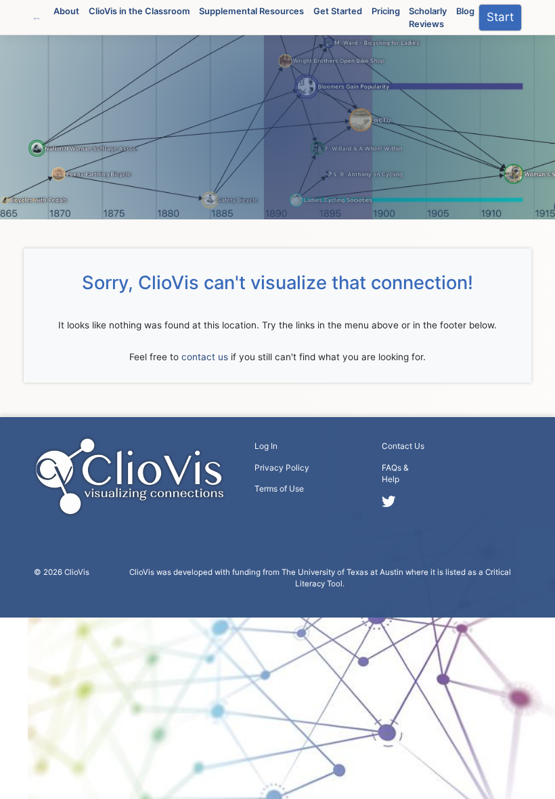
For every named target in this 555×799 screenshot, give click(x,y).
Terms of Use (279, 488)
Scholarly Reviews (428, 17)
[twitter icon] (388, 502)
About (66, 10)
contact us (204, 356)
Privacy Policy (281, 467)
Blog (465, 10)
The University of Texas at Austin (342, 572)
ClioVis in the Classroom (139, 10)
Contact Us (403, 446)
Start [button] (500, 17)
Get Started (337, 10)
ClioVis (76, 572)
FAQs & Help (395, 473)
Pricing (386, 10)
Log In (266, 446)
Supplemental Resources (251, 10)
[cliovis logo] (37, 18)
